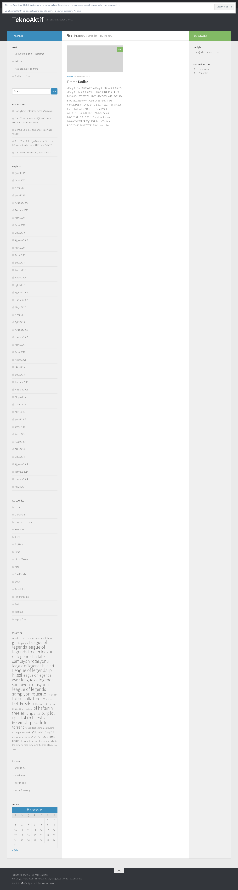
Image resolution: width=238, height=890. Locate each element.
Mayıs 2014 (20, 486)
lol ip (29, 713)
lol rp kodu (33, 722)
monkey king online (33, 727)
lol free (49, 699)
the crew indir (18, 744)
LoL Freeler (22, 703)
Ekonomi (19, 529)
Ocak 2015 (20, 426)
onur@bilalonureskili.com (206, 52)
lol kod (37, 713)
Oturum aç (20, 767)
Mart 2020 (19, 217)
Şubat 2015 (20, 419)
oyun (34, 732)
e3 (39, 638)
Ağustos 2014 (21, 464)
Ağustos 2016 (21, 329)
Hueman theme (47, 883)
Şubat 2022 (20, 173)
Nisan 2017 (20, 314)
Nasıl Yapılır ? (21, 574)
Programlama (22, 596)
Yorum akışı (20, 782)
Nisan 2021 (20, 187)
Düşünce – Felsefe (23, 522)
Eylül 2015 (20, 374)
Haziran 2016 (21, 337)
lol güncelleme (27, 709)
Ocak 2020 (20, 225)
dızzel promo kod (30, 638)
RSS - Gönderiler (201, 69)
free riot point (47, 638)
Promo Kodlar (77, 81)
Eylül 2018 (20, 262)
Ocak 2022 (20, 180)
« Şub (15, 850)
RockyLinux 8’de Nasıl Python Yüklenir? (34, 111)
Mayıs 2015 (20, 397)
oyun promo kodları (21, 736)
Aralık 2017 (20, 270)
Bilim (17, 507)
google (25, 643)
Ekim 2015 (20, 367)
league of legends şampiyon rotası (29, 691)
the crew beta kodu (48, 741)
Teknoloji (19, 611)
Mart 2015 (19, 412)
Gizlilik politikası (22, 76)
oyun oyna (46, 732)
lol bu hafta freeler (28, 698)
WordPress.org (22, 790)
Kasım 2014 (20, 441)
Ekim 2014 (20, 449)
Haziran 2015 (21, 389)
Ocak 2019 (20, 255)
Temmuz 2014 (21, 471)
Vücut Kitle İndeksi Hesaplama (29, 53)
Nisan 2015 (20, 404)
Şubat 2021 (20, 195)
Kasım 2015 (20, 359)
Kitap (17, 551)
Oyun (17, 581)
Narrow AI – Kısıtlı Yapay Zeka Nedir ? (33, 152)
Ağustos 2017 (21, 292)
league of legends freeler (28, 649)
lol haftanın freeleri (32, 710)
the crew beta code (30, 741)
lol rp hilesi (31, 718)
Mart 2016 (19, 344)
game (16, 642)
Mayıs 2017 (20, 307)
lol (45, 694)
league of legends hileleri (33, 665)
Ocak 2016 (20, 352)
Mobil (17, 566)
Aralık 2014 (20, 434)
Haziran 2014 (21, 479)
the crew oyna (31, 744)
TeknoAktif (27, 19)
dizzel (18, 638)
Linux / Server (21, 559)
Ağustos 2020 (21, 202)
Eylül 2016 (20, 322)
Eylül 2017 (20, 285)
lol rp (44, 713)
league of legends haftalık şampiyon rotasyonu (32, 656)
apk (14, 638)
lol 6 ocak (52, 694)
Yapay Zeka (20, 619)
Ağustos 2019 (21, 240)
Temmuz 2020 (21, 210)
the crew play (45, 744)
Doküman (20, 514)
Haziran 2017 (21, 299)
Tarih (17, 604)
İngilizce (19, 544)
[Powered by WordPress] (22, 883)
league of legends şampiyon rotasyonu (32, 682)
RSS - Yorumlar (200, 73)
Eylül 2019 (20, 232)
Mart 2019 (19, 247)
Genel (70, 76)
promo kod (38, 736)
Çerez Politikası (75, 11)
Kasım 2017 (20, 277)
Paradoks (19, 589)
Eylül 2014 (20, 456)
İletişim (18, 61)
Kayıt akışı (20, 775)
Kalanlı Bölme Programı (26, 68)
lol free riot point (41, 704)
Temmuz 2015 (21, 382)
